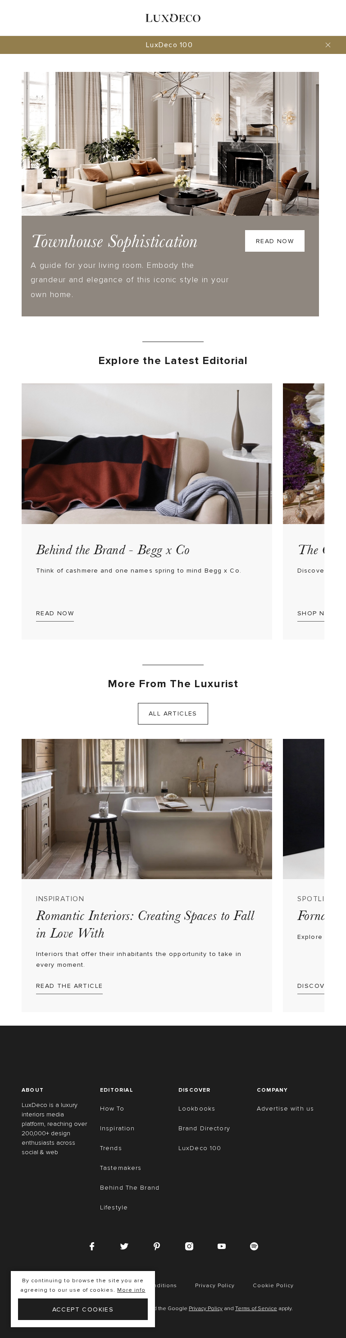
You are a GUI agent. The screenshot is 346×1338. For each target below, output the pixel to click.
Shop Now (316, 613)
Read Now (275, 241)
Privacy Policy (206, 1308)
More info (131, 1290)
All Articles (173, 713)
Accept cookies (83, 1309)
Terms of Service (256, 1308)
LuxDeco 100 (169, 44)
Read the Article (69, 986)
